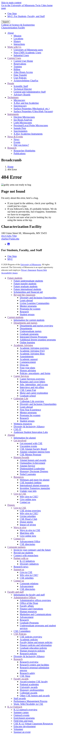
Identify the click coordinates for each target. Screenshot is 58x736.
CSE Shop (25, 676)
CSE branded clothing (30, 482)
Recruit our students (23, 552)
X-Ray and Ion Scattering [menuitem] (26, 103)
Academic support (29, 359)
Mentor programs (28, 306)
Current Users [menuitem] (14, 58)
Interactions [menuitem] (19, 44)
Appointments (27, 356)
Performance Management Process (30, 701)
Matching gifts (27, 533)
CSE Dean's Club (28, 519)
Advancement (26, 586)
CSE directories (27, 544)
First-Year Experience (30, 409)
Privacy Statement (28, 270)
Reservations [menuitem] (20, 63)
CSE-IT (17, 429)
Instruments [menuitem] (13, 114)
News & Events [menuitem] (15, 136)
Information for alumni (25, 437)
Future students (14, 278)
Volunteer (18, 729)
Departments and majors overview (36, 325)
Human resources (28, 611)
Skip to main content (11, 2)
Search (5, 22)
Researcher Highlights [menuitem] (24, 150)
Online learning (27, 342)
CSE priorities (27, 578)
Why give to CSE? (29, 496)
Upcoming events (28, 446)
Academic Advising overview (34, 348)
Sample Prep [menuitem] (20, 128)
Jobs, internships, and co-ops (34, 384)
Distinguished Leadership (32, 468)
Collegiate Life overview (32, 401)
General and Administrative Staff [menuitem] (30, 91)
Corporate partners (16, 547)
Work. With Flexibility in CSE (28, 704)
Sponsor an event (22, 732)
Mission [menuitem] (17, 35)
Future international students (27, 289)
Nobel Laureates (28, 474)
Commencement (28, 362)
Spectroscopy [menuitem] (20, 105)
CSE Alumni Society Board (33, 449)
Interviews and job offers (32, 387)
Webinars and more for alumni (34, 479)
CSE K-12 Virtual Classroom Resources (33, 723)
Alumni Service (27, 465)
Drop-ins (24, 365)
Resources (19, 477)
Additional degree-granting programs (38, 339)
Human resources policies (32, 650)
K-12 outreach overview (25, 709)
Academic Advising (23, 345)
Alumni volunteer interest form (35, 451)
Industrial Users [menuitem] (21, 55)
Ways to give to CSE (30, 530)
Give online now (28, 499)
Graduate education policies (33, 648)
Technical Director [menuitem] (23, 89)
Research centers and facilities (34, 664)
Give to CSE (20, 493)
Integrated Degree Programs (33, 337)
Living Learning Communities (34, 303)
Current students (15, 317)
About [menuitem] (10, 33)
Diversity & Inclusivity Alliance (29, 426)
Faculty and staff (15, 592)
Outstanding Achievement (32, 463)
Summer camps (21, 712)
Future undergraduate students (28, 280)
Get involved (20, 440)
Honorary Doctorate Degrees (34, 471)
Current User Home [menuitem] (23, 61)
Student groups (27, 314)
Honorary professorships (32, 690)
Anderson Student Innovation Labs (31, 432)
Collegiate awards (28, 692)
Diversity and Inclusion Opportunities (38, 297)
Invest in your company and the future (32, 550)
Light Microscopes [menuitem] (23, 122)
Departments (26, 328)
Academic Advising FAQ (32, 351)
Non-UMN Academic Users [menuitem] (27, 52)
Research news (21, 566)
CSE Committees (22, 631)
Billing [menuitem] (17, 69)
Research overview (29, 662)
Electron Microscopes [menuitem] (24, 117)
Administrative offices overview (35, 600)
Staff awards (20, 698)
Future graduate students (25, 286)
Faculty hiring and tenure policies (36, 642)
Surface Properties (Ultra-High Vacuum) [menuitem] (33, 111)
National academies (29, 684)
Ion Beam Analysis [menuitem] (23, 119)
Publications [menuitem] (20, 153)
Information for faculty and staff (29, 594)
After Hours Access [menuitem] (23, 72)
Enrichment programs (24, 718)
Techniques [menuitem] (13, 97)
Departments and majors (25, 323)
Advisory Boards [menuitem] (22, 94)
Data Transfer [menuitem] (20, 75)
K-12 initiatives (27, 561)
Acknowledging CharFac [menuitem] (26, 80)
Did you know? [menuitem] (21, 145)
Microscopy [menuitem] (19, 100)
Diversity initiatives (29, 564)
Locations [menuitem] (18, 38)
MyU (10, 259)
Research (24, 311)
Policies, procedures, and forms (35, 373)
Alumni (11, 435)
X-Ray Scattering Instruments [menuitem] (28, 134)
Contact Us (19, 538)
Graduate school (28, 395)
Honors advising (28, 370)
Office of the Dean (29, 603)
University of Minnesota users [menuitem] (28, 49)
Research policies (28, 653)
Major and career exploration (34, 393)
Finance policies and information (36, 645)
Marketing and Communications (35, 614)
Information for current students (29, 320)
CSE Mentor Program (30, 454)
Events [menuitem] (17, 142)
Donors (11, 505)
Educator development (25, 726)
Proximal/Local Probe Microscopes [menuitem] (31, 125)
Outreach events (21, 715)
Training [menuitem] (18, 66)
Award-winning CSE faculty (34, 681)
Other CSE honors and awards (35, 695)
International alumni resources (34, 485)
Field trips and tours (23, 720)
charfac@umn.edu (10, 238)
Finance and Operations (31, 608)
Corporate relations (29, 583)
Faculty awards (21, 678)
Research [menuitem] (11, 148)
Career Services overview (32, 379)
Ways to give (20, 527)
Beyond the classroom (24, 294)
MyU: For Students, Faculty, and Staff (26, 16)
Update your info (28, 491)
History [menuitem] (17, 41)
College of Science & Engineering (18, 25)
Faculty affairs (27, 606)
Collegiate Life (21, 398)
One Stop (12, 13)
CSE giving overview (30, 510)
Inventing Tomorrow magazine (35, 488)
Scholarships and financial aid (28, 292)
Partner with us (21, 558)
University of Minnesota (31, 264)
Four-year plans (27, 367)
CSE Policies (20, 634)
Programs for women (30, 309)
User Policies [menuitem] (20, 77)
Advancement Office (30, 541)
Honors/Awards (21, 457)
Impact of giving (28, 524)
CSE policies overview (31, 636)
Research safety (27, 673)
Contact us (25, 502)
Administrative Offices (25, 597)
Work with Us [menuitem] (14, 47)
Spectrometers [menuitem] (20, 131)
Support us (19, 569)
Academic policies (29, 639)
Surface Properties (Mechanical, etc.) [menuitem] (31, 108)
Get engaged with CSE (31, 443)
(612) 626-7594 (9, 236)
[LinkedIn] (8, 244)
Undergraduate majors (30, 331)
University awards (29, 687)
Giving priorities (28, 516)
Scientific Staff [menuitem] (21, 86)
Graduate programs (29, 334)
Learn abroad (26, 300)
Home (10, 166)
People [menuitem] (10, 83)
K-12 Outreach (14, 706)
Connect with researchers (26, 555)
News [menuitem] (16, 139)
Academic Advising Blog (32, 353)
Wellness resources (23, 423)
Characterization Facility (13, 27)
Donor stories (26, 522)
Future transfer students (25, 283)
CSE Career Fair (28, 390)
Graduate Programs (29, 622)
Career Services (21, 376)
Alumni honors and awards (33, 460)
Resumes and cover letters (32, 381)
